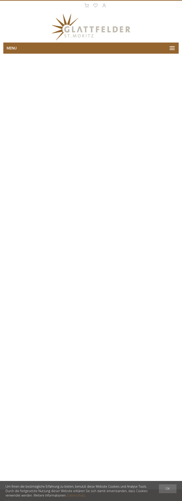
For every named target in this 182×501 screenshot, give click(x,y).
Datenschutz (76, 495)
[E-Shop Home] (91, 27)
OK (168, 489)
